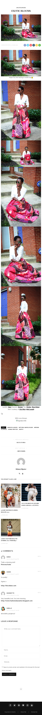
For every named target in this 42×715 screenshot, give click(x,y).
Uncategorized (21, 7)
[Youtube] (22, 474)
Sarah (9, 557)
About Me (23, 712)
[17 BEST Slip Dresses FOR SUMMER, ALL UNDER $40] (11, 527)
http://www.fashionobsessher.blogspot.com (17, 601)
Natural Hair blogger (26, 427)
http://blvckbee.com (8, 585)
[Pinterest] (19, 705)
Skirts (21, 429)
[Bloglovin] (23, 705)
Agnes (9, 572)
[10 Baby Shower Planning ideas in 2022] (11, 495)
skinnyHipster (5, 45)
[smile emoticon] (32, 77)
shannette (10, 593)
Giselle (9, 608)
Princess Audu (6, 564)
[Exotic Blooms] (21, 27)
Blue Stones (21, 442)
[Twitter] (14, 705)
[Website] (19, 474)
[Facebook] (10, 705)
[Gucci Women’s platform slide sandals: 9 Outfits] (31, 492)
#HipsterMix (21, 451)
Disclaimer (34, 712)
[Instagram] (27, 705)
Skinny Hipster (13, 429)
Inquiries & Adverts (10, 712)
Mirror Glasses (12, 427)
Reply (39, 556)
